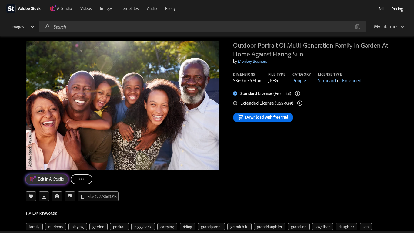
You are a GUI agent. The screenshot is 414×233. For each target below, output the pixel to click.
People (299, 80)
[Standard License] (297, 93)
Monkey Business (252, 61)
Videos (86, 8)
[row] (34, 226)
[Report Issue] (70, 196)
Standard (327, 80)
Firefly (170, 8)
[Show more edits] (81, 179)
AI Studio (64, 8)
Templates (130, 8)
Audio (152, 8)
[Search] (47, 26)
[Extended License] (300, 103)
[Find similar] (357, 27)
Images (106, 8)
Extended (351, 80)
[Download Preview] (44, 196)
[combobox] (202, 26)
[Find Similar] (57, 196)
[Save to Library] (31, 196)
